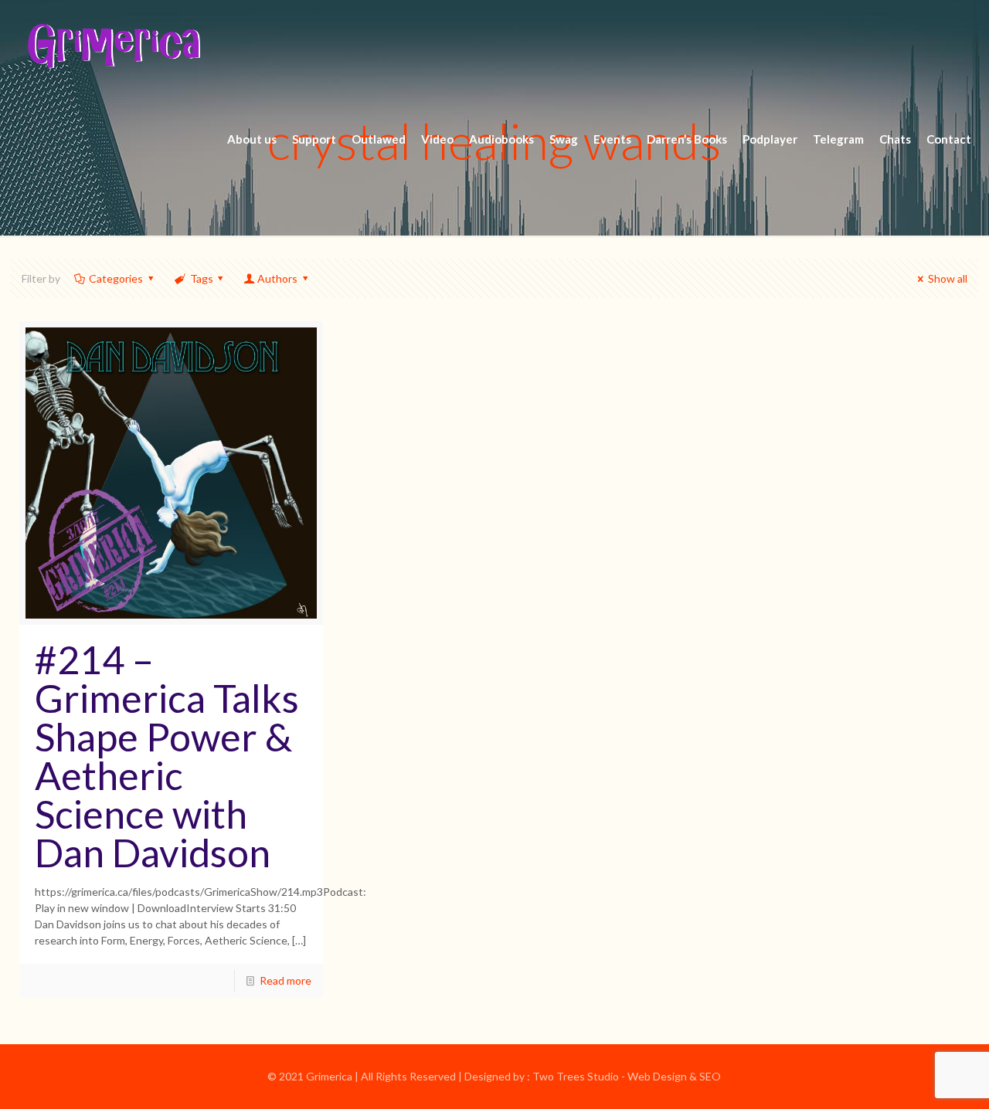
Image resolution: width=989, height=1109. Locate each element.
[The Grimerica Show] (112, 46)
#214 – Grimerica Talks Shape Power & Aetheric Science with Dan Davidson (167, 756)
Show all (947, 278)
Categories (116, 278)
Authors (277, 278)
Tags (201, 278)
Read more (285, 980)
